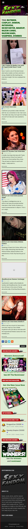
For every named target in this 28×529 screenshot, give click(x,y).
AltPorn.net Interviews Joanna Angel (12, 196)
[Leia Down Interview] (14, 96)
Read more (4, 82)
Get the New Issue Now (14, 385)
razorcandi (8, 33)
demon (16, 22)
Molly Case (6, 69)
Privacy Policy (19, 526)
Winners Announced (13, 355)
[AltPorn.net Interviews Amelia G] (14, 308)
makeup (20, 27)
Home (3, 17)
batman (11, 20)
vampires (7, 35)
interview (7, 25)
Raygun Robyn (7, 153)
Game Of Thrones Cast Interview (13, 151)
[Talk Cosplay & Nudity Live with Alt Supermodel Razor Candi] (14, 52)
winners (17, 458)
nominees (15, 461)
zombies (17, 35)
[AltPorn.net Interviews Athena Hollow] (14, 228)
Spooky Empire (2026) (15, 431)
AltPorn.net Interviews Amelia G (13, 321)
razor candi (9, 30)
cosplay (6, 22)
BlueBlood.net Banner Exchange (13, 279)
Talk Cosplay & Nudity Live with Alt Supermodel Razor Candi (13, 66)
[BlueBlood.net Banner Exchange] (14, 270)
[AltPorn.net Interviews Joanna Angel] (14, 182)
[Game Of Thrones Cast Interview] (14, 138)
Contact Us (12, 526)
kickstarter (8, 27)
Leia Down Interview (9, 107)
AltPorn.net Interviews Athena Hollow (12, 242)
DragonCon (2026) (15, 424)
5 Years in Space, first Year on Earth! (14, 372)
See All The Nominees (14, 375)
